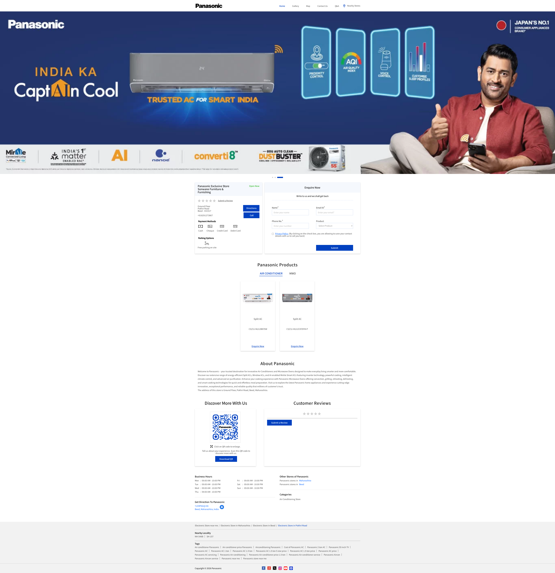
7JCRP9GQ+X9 (201, 505)
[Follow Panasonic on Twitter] (275, 568)
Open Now (254, 185)
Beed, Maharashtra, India (207, 509)
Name (275, 207)
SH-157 (210, 536)
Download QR (226, 458)
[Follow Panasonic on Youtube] (286, 568)
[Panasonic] (209, 6)
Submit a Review (225, 201)
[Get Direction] (222, 508)
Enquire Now (258, 346)
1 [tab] (272, 177)
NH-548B (199, 536)
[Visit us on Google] (269, 568)
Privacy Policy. (281, 233)
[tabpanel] (277, 92)
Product (320, 221)
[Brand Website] (291, 568)
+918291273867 (205, 215)
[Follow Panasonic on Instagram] (280, 568)
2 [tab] (280, 177)
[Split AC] (257, 298)
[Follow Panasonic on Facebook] (264, 568)
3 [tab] (282, 177)
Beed (301, 484)
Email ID (320, 207)
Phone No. (277, 220)
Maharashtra (305, 480)
